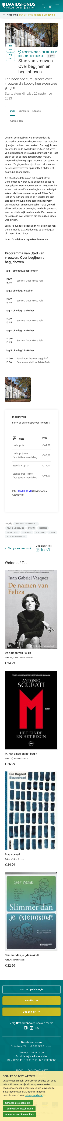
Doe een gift (30, 1011)
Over (12, 110)
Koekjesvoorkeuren (38, 1070)
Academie (12, 14)
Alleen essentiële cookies (19, 1114)
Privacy (19, 1070)
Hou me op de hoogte (31, 989)
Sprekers (24, 110)
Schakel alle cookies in (17, 1102)
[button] (57, 5)
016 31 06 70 (25, 491)
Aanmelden (16, 120)
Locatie (36, 110)
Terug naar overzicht (19, 548)
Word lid (30, 1000)
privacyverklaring (34, 1095)
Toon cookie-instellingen (19, 1108)
